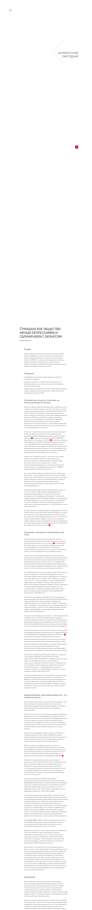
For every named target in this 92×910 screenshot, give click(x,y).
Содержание (10, 10)
